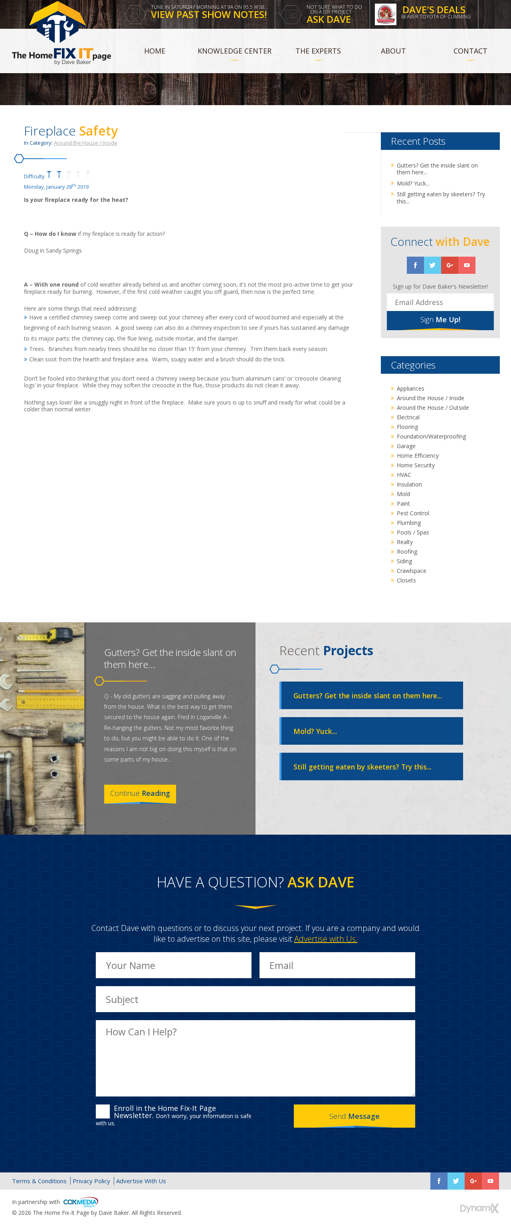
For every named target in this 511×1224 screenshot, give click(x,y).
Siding (404, 561)
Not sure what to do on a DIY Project (334, 15)
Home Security (416, 465)
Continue (140, 793)
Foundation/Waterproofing (431, 436)
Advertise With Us (141, 1181)
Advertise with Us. (326, 938)
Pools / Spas (413, 532)
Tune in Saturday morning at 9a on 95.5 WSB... (209, 12)
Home (154, 51)
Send (354, 1116)
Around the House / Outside (433, 407)
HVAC (404, 474)
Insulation (409, 484)
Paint (403, 503)
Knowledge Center (234, 51)
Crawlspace (411, 570)
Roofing (407, 551)
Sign (440, 319)
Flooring (407, 427)
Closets (406, 580)
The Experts (318, 51)
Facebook (415, 265)
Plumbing (409, 522)
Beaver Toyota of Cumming (436, 11)
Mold (403, 494)
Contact (470, 51)
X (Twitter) (456, 1181)
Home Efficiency (418, 455)
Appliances (410, 388)
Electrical (408, 417)
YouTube (466, 265)
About (393, 51)
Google (473, 1181)
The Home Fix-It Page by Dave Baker (61, 33)
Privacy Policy (91, 1181)
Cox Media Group (80, 1202)
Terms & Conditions (39, 1181)
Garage (406, 446)
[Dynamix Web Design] (479, 1208)
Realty (405, 542)
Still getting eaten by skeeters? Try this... (441, 197)
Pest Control (413, 513)
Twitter (432, 265)
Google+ (449, 265)
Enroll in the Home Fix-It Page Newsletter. (174, 1115)
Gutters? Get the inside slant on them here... (437, 168)
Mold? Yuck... (413, 183)
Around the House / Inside (85, 142)
